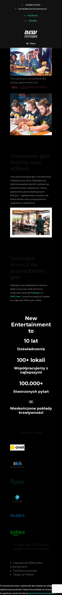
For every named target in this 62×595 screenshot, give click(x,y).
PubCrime (15, 296)
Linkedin (32, 20)
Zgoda (31, 593)
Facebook (33, 15)
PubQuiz (35, 292)
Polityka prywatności (45, 593)
